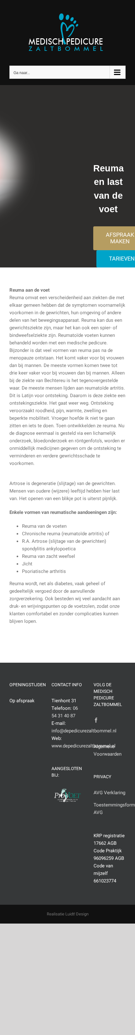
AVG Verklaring (109, 792)
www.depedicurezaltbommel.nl (83, 745)
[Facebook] (96, 720)
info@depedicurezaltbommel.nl (83, 730)
